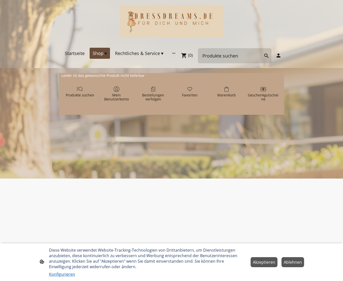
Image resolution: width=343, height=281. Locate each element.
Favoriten (190, 95)
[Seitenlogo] (171, 21)
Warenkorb (226, 95)
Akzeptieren (264, 262)
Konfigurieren (62, 274)
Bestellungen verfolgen (153, 97)
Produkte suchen (80, 95)
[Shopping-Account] (278, 55)
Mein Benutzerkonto (116, 97)
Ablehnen (293, 262)
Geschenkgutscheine (263, 97)
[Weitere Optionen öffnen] (173, 53)
